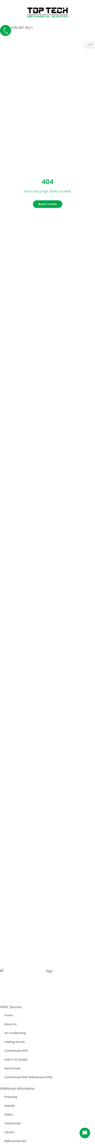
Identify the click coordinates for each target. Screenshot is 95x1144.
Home (8, 1015)
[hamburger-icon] (90, 44)
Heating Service (14, 1042)
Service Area (12, 1068)
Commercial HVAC (16, 1051)
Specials (9, 1106)
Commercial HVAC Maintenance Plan (28, 1077)
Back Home (47, 204)
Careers (9, 1132)
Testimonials (12, 1123)
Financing (10, 1097)
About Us (10, 1024)
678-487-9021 (22, 27)
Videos (8, 1114)
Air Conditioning (15, 1033)
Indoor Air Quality (16, 1059)
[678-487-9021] (5, 30)
